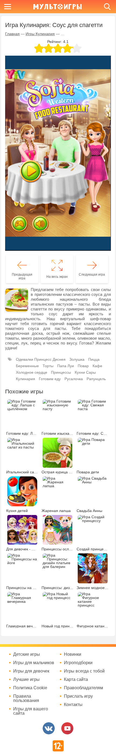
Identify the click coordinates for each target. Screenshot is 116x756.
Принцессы (61, 372)
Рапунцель (96, 379)
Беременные (27, 366)
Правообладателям (83, 688)
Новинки (72, 654)
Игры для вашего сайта (30, 711)
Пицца (94, 359)
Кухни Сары (85, 372)
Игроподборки (78, 663)
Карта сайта (76, 679)
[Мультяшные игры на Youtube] (67, 728)
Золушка (76, 359)
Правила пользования (26, 698)
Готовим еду (50, 379)
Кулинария (25, 379)
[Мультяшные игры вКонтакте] (49, 728)
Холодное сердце (31, 372)
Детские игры (26, 654)
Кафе (97, 366)
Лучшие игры (26, 679)
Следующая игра (92, 274)
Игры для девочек (31, 671)
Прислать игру (78, 696)
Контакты (73, 705)
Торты (48, 366)
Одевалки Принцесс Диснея (41, 359)
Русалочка (73, 379)
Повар (83, 366)
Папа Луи (65, 366)
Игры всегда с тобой (84, 671)
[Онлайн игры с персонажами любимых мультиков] (57, 7)
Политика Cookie (30, 688)
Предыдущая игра (22, 276)
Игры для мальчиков (33, 663)
